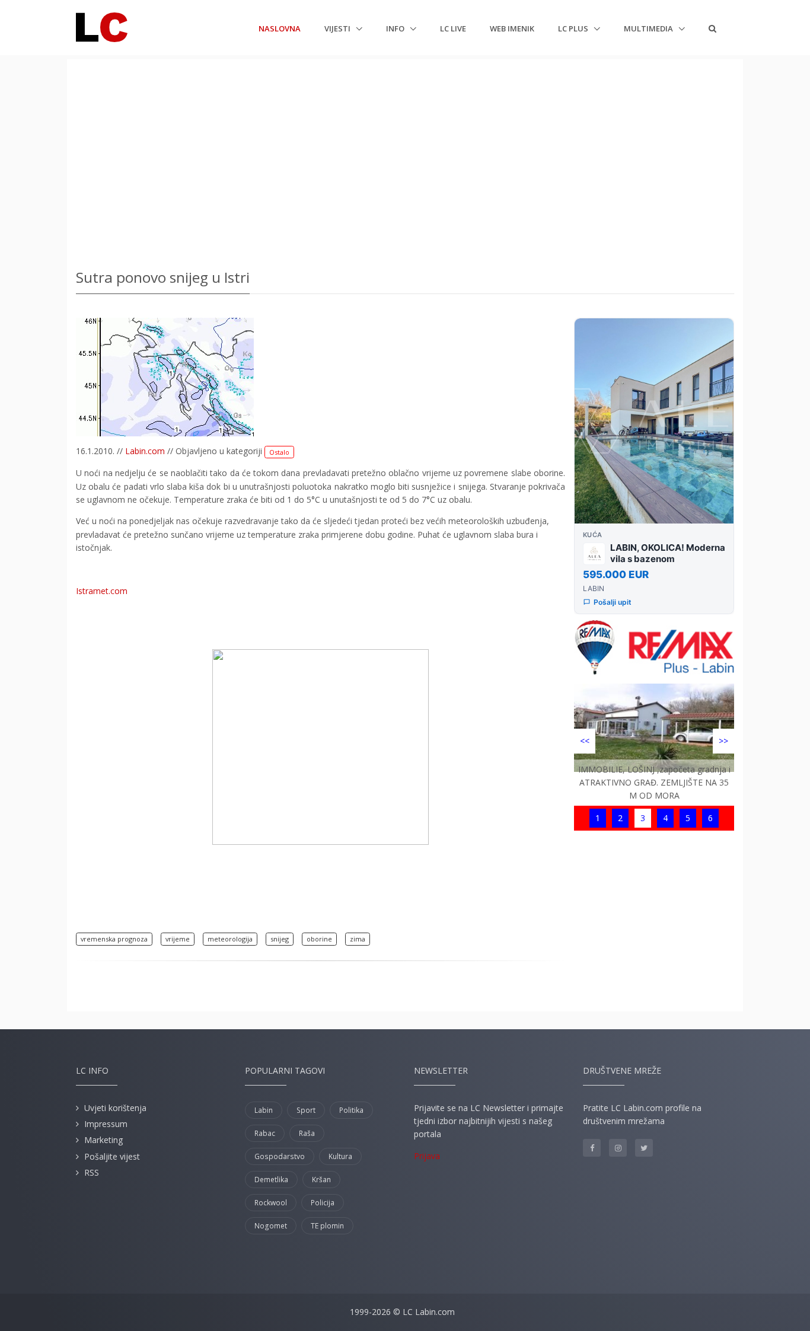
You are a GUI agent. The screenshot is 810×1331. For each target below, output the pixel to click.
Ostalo (279, 452)
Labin (263, 1110)
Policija (322, 1203)
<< (584, 740)
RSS (91, 1172)
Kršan (321, 1179)
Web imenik (512, 28)
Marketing (103, 1139)
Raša (307, 1133)
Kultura (340, 1156)
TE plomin (327, 1226)
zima (357, 938)
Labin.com (145, 451)
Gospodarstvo (279, 1156)
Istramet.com (101, 590)
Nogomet (270, 1226)
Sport (305, 1110)
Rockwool (270, 1203)
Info (396, 28)
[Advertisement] (405, 160)
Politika (351, 1110)
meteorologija (230, 938)
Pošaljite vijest (112, 1156)
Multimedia (649, 28)
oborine (319, 938)
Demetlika (271, 1179)
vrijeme (177, 938)
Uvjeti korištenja (115, 1107)
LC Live (453, 28)
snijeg (279, 938)
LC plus (574, 28)
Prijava (427, 1155)
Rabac (264, 1133)
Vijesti (338, 28)
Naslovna (280, 28)
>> (723, 740)
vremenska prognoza (114, 938)
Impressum (105, 1123)
